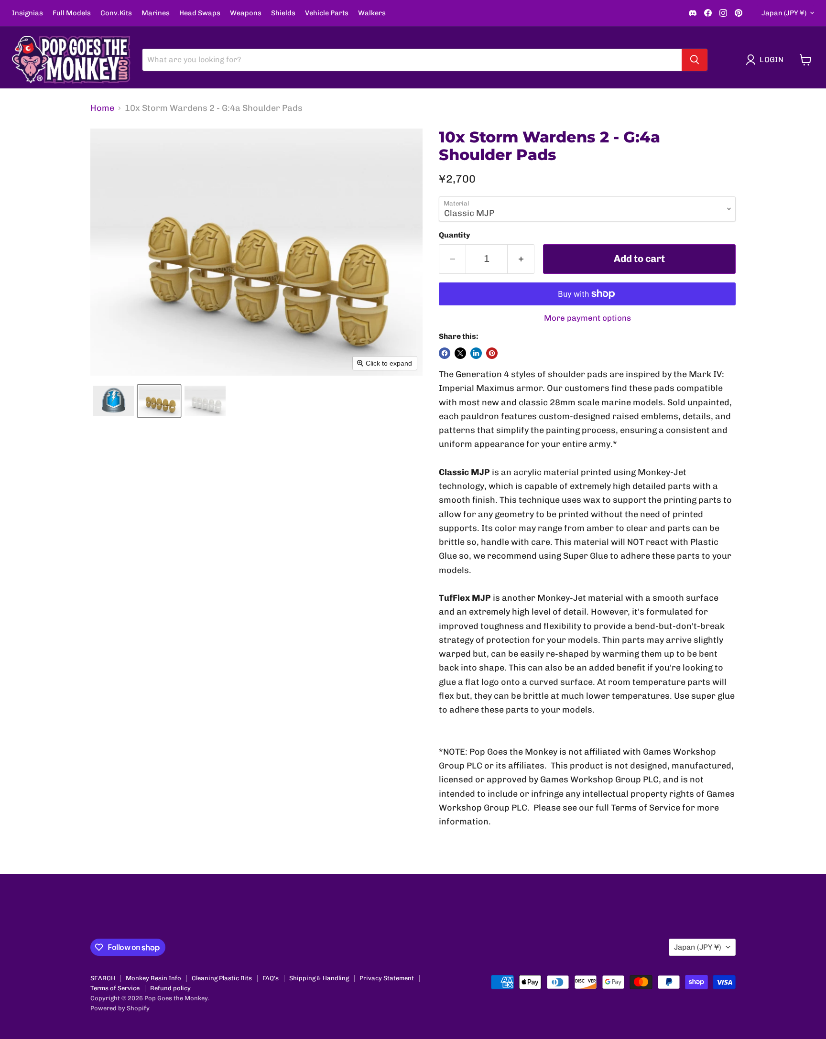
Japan (783, 13)
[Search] (694, 60)
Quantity (454, 235)
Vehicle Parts (326, 13)
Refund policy (170, 988)
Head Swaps (199, 13)
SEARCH (102, 978)
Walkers (372, 13)
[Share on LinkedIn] (476, 353)
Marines (155, 13)
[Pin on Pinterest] (492, 353)
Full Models (72, 13)
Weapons (245, 13)
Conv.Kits (116, 13)
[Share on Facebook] (444, 353)
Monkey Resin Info (153, 978)
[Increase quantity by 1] (521, 258)
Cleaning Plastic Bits (222, 978)
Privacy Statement (386, 978)
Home (102, 108)
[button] (767, 59)
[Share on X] (460, 353)
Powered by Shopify (120, 1008)
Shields (283, 13)
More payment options (587, 318)
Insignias (27, 13)
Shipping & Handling (319, 978)
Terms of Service (115, 988)
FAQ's (270, 978)
